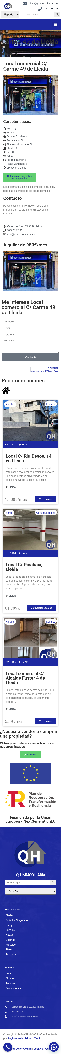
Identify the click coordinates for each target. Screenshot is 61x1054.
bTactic (37, 1038)
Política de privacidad (19, 1048)
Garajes (40, 512)
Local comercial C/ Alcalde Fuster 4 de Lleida (25, 678)
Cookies (38, 1048)
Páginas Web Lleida (19, 1038)
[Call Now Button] (7, 1047)
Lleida (22, 167)
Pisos (9, 949)
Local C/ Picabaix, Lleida (24, 567)
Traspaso (11, 983)
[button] (55, 24)
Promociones (13, 988)
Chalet (9, 915)
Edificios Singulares (17, 920)
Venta (9, 512)
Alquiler (9, 53)
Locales (50, 404)
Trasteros (11, 954)
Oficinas (10, 939)
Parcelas (11, 944)
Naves (9, 934)
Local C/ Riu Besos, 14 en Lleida (29, 458)
